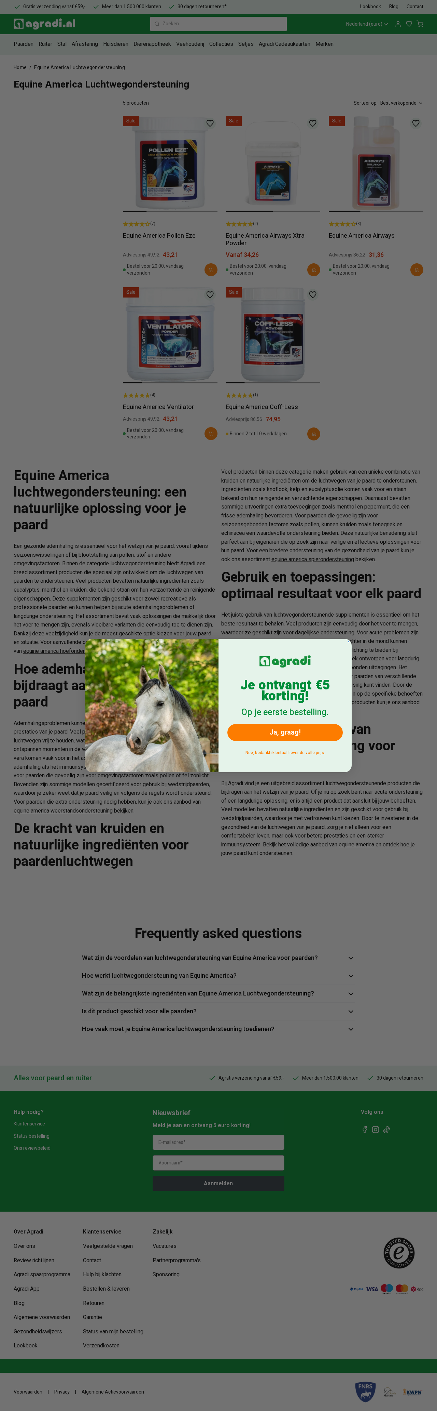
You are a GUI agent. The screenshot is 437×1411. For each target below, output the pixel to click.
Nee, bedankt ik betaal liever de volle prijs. (285, 753)
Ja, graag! (285, 732)
